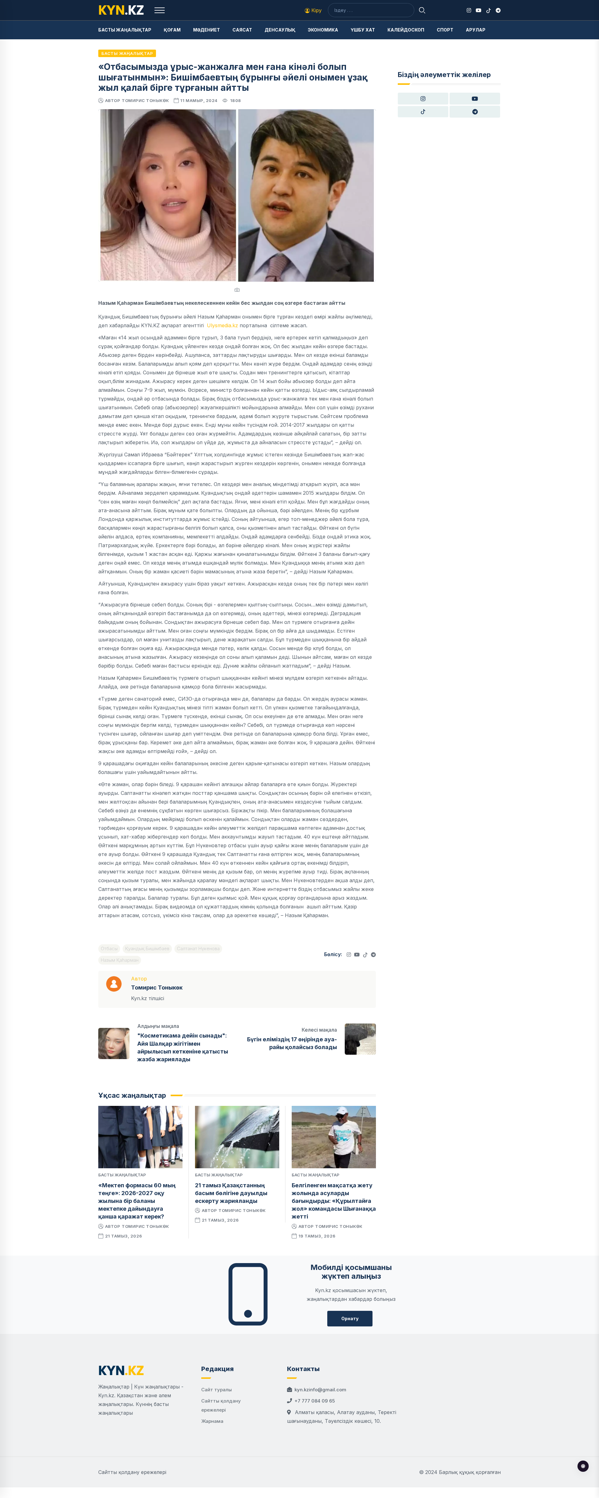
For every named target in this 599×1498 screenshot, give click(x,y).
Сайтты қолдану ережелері (132, 1472)
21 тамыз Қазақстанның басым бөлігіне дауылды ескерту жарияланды (231, 1193)
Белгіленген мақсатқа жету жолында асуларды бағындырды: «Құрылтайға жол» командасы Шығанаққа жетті (334, 1201)
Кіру (316, 10)
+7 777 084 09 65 (315, 1401)
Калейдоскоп (405, 29)
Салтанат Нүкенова (198, 948)
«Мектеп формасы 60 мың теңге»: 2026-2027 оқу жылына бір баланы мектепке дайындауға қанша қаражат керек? (137, 1201)
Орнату (349, 1318)
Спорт (445, 29)
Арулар (475, 29)
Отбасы (109, 948)
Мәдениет (206, 29)
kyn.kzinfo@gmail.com (320, 1390)
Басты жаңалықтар (124, 29)
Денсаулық (280, 29)
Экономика (323, 29)
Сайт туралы (216, 1390)
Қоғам (172, 29)
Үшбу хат (363, 29)
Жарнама (212, 1421)
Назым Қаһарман (120, 960)
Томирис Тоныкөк (145, 100)
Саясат (242, 29)
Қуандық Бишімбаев (147, 948)
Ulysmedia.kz (222, 325)
